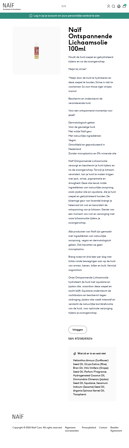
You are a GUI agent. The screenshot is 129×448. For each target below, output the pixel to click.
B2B (64, 6)
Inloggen (78, 329)
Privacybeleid (89, 427)
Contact (103, 427)
